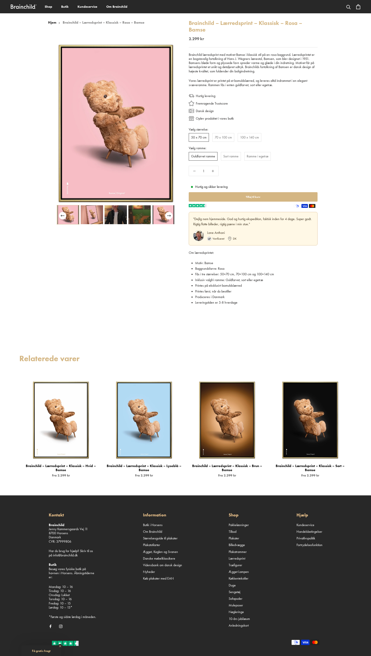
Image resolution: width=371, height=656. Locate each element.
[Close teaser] (60, 646)
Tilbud (232, 532)
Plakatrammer (238, 552)
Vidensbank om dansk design (162, 565)
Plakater (234, 538)
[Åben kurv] (358, 6)
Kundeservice (87, 7)
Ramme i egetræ (257, 156)
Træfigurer (235, 565)
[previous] (13, 424)
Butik (64, 7)
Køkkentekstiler (238, 578)
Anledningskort (239, 625)
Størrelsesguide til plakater (160, 538)
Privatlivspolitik (305, 538)
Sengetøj (234, 592)
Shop (48, 7)
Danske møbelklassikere (159, 558)
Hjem (52, 22)
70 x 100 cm (223, 137)
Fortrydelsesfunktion (309, 545)
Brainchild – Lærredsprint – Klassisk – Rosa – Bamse (103, 22)
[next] (357, 424)
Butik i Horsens (153, 525)
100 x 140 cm (249, 137)
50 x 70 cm (199, 137)
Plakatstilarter (151, 545)
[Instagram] (60, 626)
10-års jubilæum (239, 619)
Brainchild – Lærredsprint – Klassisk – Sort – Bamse (310, 468)
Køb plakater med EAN (158, 578)
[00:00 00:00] (116, 123)
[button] (169, 215)
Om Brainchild (116, 7)
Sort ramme (231, 156)
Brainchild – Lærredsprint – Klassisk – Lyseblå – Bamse (144, 468)
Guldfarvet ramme (203, 156)
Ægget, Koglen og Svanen (160, 552)
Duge (232, 585)
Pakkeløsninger (239, 525)
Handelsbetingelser (309, 532)
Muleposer (236, 605)
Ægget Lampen (239, 572)
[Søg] (348, 6)
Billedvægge (237, 545)
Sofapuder (235, 599)
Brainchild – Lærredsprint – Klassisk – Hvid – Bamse (61, 468)
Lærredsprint (237, 558)
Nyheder (149, 572)
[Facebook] (50, 626)
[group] (68, 214)
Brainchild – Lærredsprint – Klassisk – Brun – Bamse (227, 468)
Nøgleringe (236, 612)
